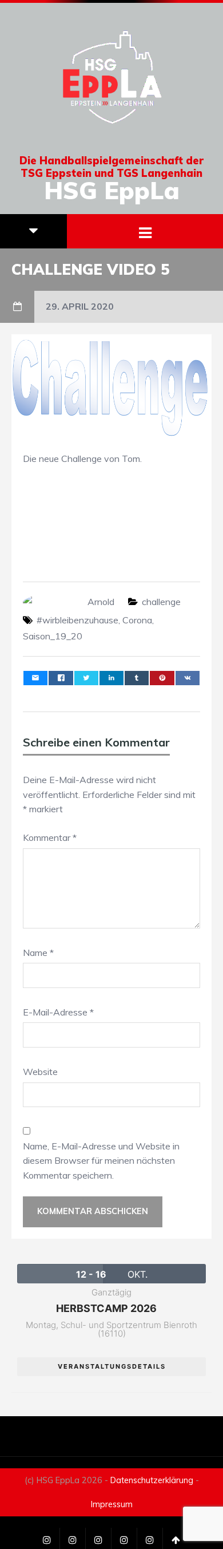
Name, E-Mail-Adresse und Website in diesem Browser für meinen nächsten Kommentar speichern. (101, 1160)
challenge (161, 601)
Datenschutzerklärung (151, 1480)
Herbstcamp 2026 (106, 1308)
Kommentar (50, 837)
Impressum (112, 1504)
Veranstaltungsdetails (112, 1366)
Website (40, 1071)
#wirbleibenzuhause (77, 620)
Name (38, 952)
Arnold (100, 601)
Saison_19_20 (52, 636)
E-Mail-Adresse (58, 1012)
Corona (137, 620)
